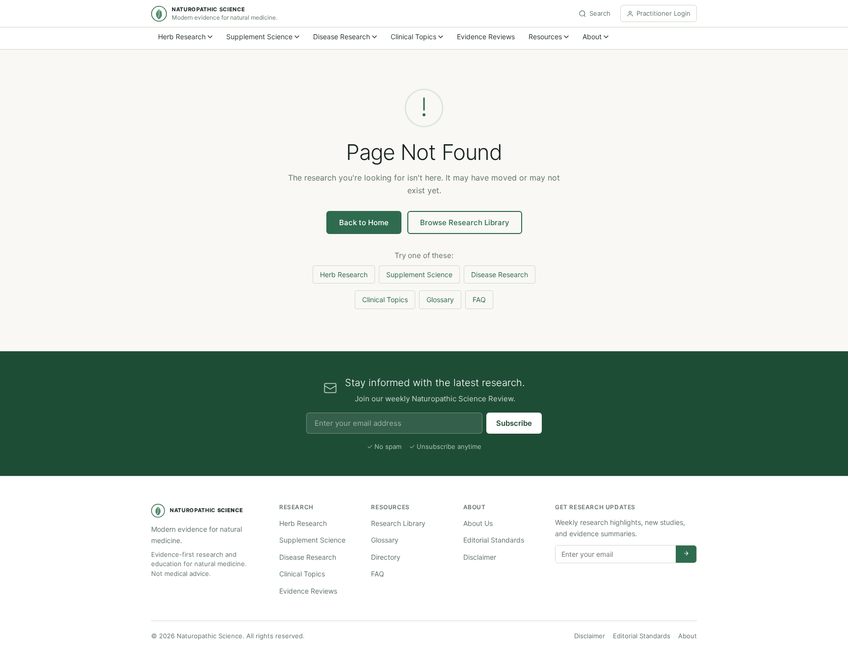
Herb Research (182, 36)
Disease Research (341, 36)
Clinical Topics (413, 36)
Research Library (398, 523)
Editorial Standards (493, 540)
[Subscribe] (686, 554)
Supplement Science (259, 36)
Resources (545, 36)
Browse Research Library (464, 222)
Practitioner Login (663, 13)
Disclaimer (479, 557)
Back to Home (364, 222)
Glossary (440, 299)
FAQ (479, 299)
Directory (385, 557)
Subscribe (514, 423)
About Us (478, 523)
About (592, 36)
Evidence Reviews (486, 36)
